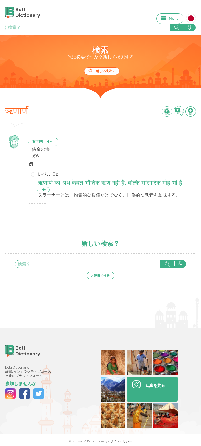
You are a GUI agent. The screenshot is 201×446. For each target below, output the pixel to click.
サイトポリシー (121, 441)
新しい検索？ (105, 71)
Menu (174, 18)
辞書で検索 (102, 275)
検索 (167, 264)
